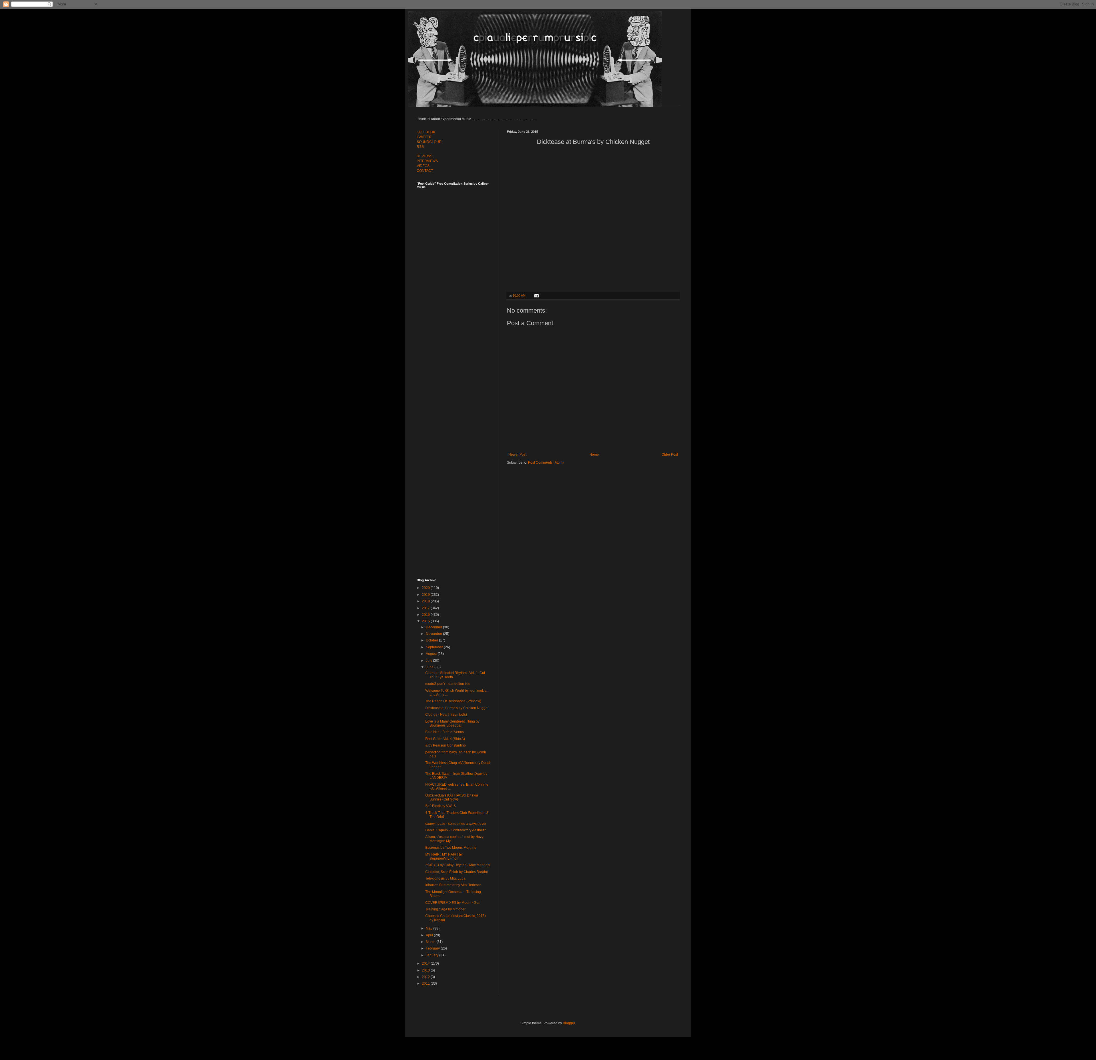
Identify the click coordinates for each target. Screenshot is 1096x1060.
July (429, 661)
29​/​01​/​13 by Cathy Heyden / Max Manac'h (457, 865)
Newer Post (517, 454)
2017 (426, 608)
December (434, 627)
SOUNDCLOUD (429, 142)
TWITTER (424, 137)
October (432, 640)
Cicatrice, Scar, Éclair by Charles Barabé (456, 872)
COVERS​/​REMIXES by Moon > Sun (452, 903)
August (432, 654)
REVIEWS (424, 156)
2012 (426, 977)
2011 (426, 983)
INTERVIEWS (427, 161)
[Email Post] (536, 295)
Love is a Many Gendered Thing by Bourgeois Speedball (452, 723)
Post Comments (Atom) (546, 462)
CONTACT (425, 171)
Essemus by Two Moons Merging (450, 848)
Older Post (670, 454)
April (430, 935)
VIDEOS (423, 166)
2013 (426, 970)
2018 (426, 601)
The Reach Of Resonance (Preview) (453, 701)
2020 (426, 588)
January (432, 955)
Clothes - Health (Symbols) (446, 715)
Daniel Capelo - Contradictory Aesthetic (455, 830)
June (430, 667)
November (434, 634)
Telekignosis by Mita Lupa (445, 878)
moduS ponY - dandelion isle (447, 684)
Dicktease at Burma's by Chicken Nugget (456, 708)
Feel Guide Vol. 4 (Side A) (445, 739)
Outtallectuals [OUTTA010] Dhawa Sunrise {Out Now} (451, 797)
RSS (420, 147)
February (433, 948)
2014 (426, 964)
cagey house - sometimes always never (455, 824)
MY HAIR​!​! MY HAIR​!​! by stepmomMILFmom (444, 856)
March (431, 942)
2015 (426, 621)
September (435, 647)
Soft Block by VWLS (440, 806)
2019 (426, 595)
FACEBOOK (426, 132)
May (429, 928)
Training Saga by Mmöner (445, 909)
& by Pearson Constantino (445, 745)
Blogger (569, 1023)
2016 (426, 615)
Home (594, 454)
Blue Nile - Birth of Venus (444, 732)
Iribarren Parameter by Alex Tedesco (453, 885)
